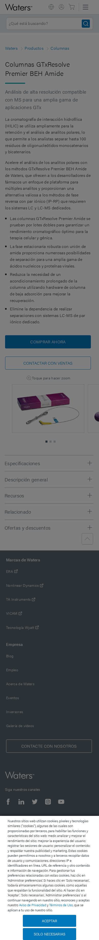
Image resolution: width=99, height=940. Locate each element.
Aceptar (49, 920)
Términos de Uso (61, 904)
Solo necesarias (49, 933)
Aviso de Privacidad (32, 904)
